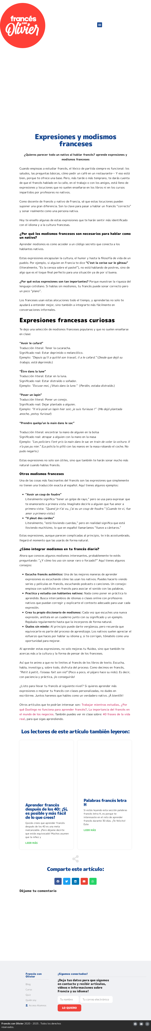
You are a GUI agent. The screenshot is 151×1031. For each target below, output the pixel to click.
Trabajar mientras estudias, (101, 705)
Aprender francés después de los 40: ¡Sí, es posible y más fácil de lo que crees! (46, 811)
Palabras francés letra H (105, 802)
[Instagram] (147, 1024)
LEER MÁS (31, 843)
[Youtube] (141, 1024)
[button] (99, 24)
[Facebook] (135, 1024)
